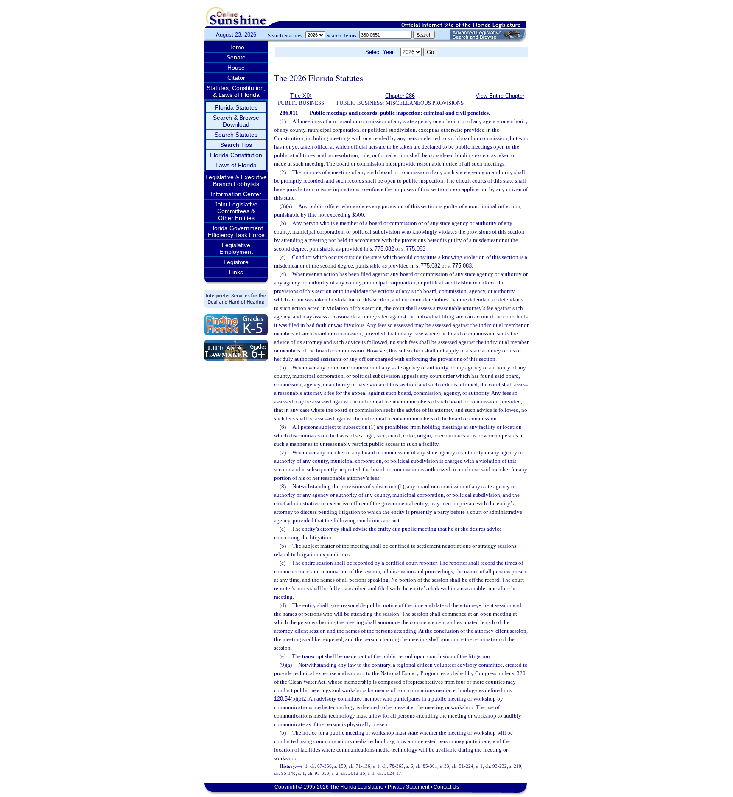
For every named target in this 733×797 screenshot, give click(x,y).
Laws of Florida (236, 165)
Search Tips (236, 144)
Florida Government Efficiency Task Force (236, 231)
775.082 (384, 248)
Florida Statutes (236, 107)
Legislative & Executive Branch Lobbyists (236, 180)
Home (236, 47)
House (236, 67)
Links (236, 272)
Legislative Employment (236, 248)
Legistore (236, 262)
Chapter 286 (400, 96)
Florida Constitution (236, 155)
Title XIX (301, 96)
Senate (236, 57)
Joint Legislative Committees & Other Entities (236, 211)
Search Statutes (236, 134)
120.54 (282, 699)
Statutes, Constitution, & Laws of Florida (236, 91)
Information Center (236, 194)
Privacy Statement (408, 787)
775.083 (415, 248)
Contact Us (446, 787)
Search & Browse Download (236, 121)
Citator (236, 77)
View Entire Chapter (500, 96)
